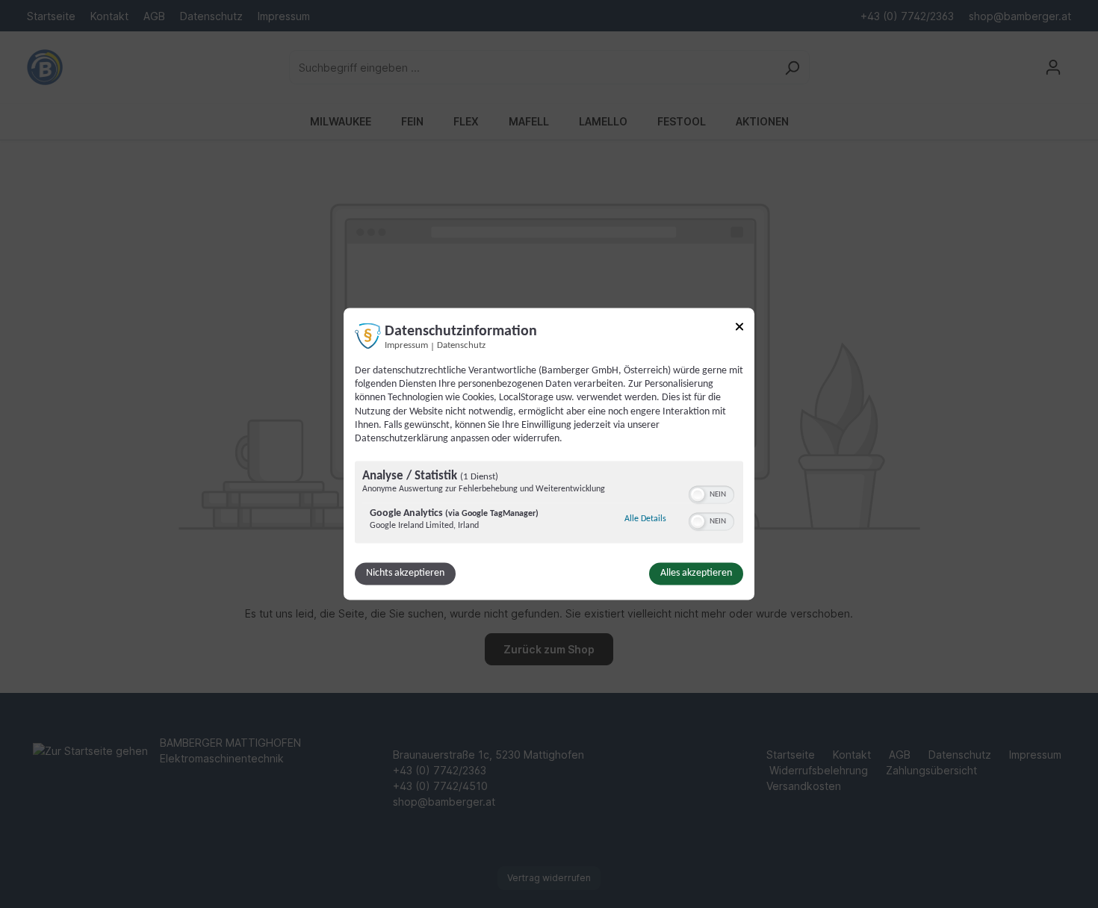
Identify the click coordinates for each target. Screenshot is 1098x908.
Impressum (406, 345)
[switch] (711, 494)
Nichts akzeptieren (405, 573)
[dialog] (549, 454)
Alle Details (645, 519)
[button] (697, 495)
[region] (549, 504)
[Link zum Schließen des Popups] (739, 329)
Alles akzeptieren (696, 573)
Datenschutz (461, 345)
